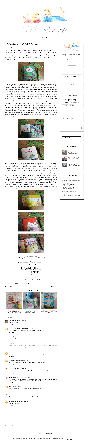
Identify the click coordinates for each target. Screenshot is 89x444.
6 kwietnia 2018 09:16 (21, 320)
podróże (68, 118)
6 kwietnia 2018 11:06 (19, 343)
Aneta (10, 386)
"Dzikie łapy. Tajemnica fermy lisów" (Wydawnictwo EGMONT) (49, 311)
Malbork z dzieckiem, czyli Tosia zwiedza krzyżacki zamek (73, 158)
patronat (72, 105)
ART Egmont (10, 283)
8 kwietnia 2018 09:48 (17, 386)
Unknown (11, 352)
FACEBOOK (41, 433)
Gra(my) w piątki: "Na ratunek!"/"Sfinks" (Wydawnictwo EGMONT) (14, 311)
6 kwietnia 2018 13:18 (23, 360)
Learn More (69, 439)
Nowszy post (9, 286)
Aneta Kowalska (12, 320)
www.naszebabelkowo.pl (15, 377)
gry (64, 118)
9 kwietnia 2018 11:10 (19, 394)
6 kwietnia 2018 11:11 (18, 352)
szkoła (73, 118)
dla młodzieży (66, 102)
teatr (78, 118)
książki (21, 283)
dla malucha (72, 99)
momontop (11, 394)
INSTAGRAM (49, 433)
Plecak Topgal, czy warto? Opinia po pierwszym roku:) (73, 152)
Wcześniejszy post (52, 286)
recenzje (27, 283)
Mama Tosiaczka (12, 368)
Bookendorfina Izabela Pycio (16, 328)
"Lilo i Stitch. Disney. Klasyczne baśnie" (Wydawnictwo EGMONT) (31, 311)
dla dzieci (65, 99)
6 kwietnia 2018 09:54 (25, 336)
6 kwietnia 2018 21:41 (26, 377)
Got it (75, 439)
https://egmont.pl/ (32, 274)
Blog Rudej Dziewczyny (14, 336)
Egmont (16, 283)
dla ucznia (65, 105)
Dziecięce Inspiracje (13, 401)
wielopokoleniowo (13, 360)
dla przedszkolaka (75, 102)
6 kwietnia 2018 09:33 (28, 328)
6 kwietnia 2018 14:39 (21, 368)
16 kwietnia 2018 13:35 (23, 401)
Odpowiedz (11, 324)
